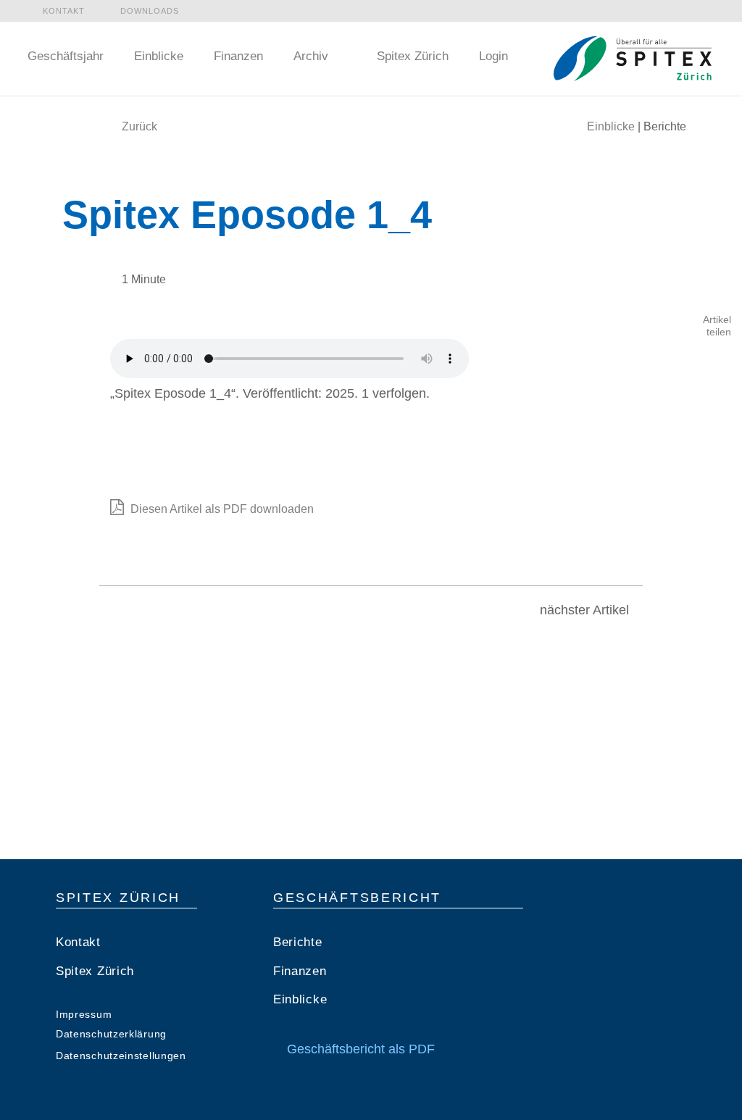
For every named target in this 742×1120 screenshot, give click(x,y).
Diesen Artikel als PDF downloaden (221, 509)
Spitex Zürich (411, 56)
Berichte (297, 942)
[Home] (633, 51)
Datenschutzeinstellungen (121, 1055)
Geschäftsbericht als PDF (359, 1049)
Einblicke (158, 56)
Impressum (84, 1014)
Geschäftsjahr (66, 56)
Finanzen (238, 56)
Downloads (149, 11)
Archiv (310, 56)
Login (493, 56)
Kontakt (64, 11)
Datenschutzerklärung (111, 1034)
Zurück (139, 126)
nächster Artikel (586, 610)
